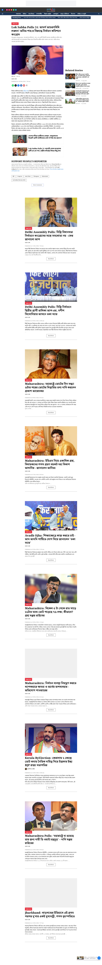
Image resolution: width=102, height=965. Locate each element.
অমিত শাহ (25, 91)
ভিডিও (24, 14)
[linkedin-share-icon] (21, 86)
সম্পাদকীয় (39, 14)
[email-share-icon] (24, 86)
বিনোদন (73, 14)
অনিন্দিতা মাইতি (31, 769)
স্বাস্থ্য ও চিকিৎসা (65, 14)
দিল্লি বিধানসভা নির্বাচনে (34, 249)
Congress (19, 176)
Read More (51, 259)
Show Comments (37, 185)
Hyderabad (45, 176)
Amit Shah (28, 176)
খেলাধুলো (55, 14)
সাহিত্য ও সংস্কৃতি (81, 14)
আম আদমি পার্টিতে (46, 552)
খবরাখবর (18, 14)
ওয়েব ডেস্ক (14, 79)
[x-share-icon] (16, 86)
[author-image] (26, 769)
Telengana (36, 176)
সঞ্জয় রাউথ (54, 629)
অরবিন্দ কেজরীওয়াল (66, 554)
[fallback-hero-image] (70, 76)
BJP (13, 176)
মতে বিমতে (31, 14)
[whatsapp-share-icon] (13, 86)
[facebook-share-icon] (18, 86)
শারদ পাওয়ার (59, 704)
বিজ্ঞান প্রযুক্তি (47, 14)
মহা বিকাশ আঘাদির (53, 477)
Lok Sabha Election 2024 (19, 180)
